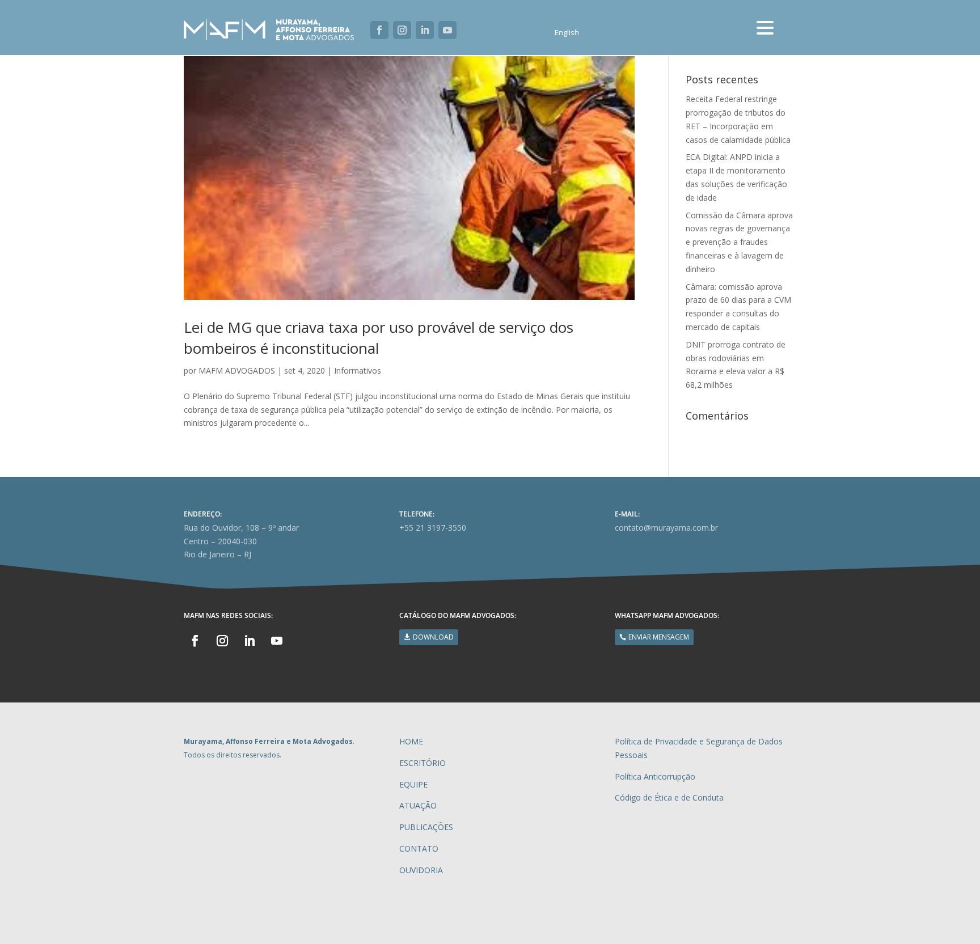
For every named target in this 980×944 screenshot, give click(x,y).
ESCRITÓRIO (422, 762)
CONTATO (418, 848)
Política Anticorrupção (655, 776)
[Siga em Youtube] (447, 30)
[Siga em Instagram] (402, 30)
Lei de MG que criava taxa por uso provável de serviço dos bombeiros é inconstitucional (378, 337)
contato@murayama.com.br (666, 527)
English (567, 32)
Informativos (357, 370)
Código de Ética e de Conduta (669, 797)
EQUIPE (413, 784)
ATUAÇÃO (418, 805)
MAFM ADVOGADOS (236, 370)
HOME (411, 741)
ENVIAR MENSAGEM (658, 637)
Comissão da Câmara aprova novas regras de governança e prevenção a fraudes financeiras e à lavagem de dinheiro (739, 242)
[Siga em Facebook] (379, 30)
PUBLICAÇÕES (426, 827)
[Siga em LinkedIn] (425, 30)
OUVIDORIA (421, 870)
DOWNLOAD (433, 637)
